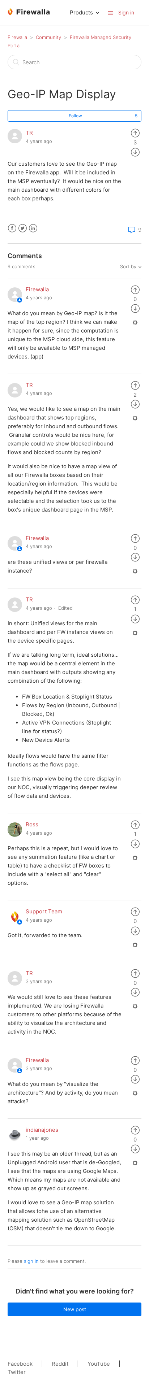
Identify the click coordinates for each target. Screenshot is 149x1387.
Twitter (22, 228)
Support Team (44, 911)
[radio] (135, 132)
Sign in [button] (126, 12)
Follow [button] (75, 115)
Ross (32, 824)
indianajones (42, 1129)
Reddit (60, 1363)
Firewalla (17, 37)
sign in (31, 1261)
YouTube (99, 1363)
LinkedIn (33, 228)
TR (29, 132)
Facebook (12, 228)
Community (48, 37)
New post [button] (74, 1309)
